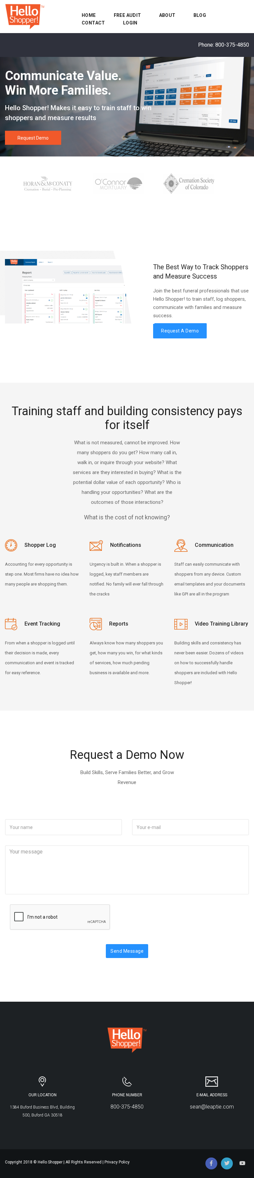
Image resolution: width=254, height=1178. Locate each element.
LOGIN (130, 22)
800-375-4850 (232, 45)
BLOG (199, 15)
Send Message (127, 951)
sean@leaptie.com (212, 1107)
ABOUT (167, 15)
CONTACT (93, 22)
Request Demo (33, 138)
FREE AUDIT (127, 15)
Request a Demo (180, 330)
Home (89, 15)
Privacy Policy (117, 1162)
